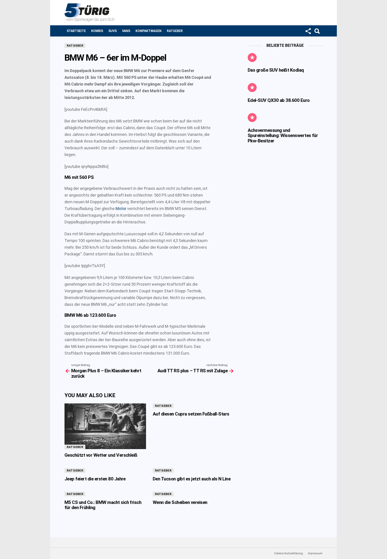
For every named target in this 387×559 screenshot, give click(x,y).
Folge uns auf (308, 30)
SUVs (112, 31)
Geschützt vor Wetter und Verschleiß (101, 455)
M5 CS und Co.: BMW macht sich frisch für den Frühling (102, 505)
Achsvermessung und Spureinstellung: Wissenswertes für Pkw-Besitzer (283, 135)
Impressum (315, 553)
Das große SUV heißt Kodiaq (276, 70)
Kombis (97, 31)
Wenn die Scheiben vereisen (180, 502)
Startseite (76, 31)
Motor (121, 208)
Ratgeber (175, 31)
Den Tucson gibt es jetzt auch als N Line (191, 479)
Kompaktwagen (148, 31)
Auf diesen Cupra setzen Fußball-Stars (191, 414)
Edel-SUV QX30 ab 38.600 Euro (279, 100)
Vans (126, 31)
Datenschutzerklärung (288, 553)
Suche (317, 30)
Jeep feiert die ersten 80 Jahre (95, 479)
